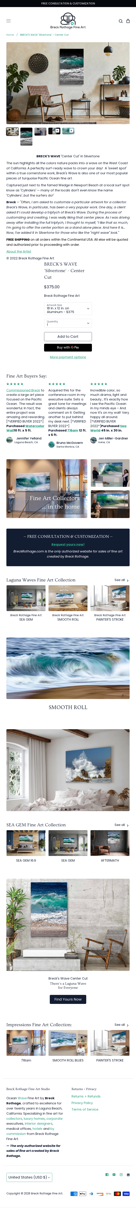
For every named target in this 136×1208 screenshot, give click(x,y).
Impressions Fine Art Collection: (39, 1024)
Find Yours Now (68, 999)
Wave (22, 1098)
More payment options (68, 357)
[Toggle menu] (8, 21)
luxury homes (34, 1118)
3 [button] (66, 809)
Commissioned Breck (23, 390)
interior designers (38, 1123)
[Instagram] (121, 1174)
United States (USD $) (27, 1177)
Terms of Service (85, 1109)
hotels (37, 1128)
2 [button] (62, 809)
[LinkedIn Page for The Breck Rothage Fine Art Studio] (128, 1174)
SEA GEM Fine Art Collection (36, 825)
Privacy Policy (82, 1103)
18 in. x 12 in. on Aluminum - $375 (60, 310)
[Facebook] (106, 1174)
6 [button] (79, 809)
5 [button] (74, 809)
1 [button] (57, 809)
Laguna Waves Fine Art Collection (40, 580)
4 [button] (70, 809)
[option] (68, 770)
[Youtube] (114, 1174)
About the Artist (18, 251)
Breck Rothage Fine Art (62, 295)
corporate (54, 1118)
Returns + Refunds (86, 1096)
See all (120, 580)
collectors (14, 1118)
